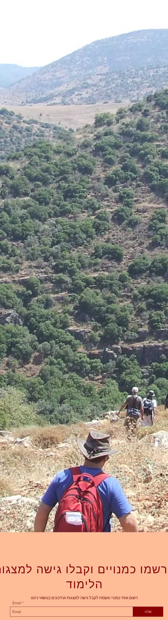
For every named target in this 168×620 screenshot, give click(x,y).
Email (16, 603)
